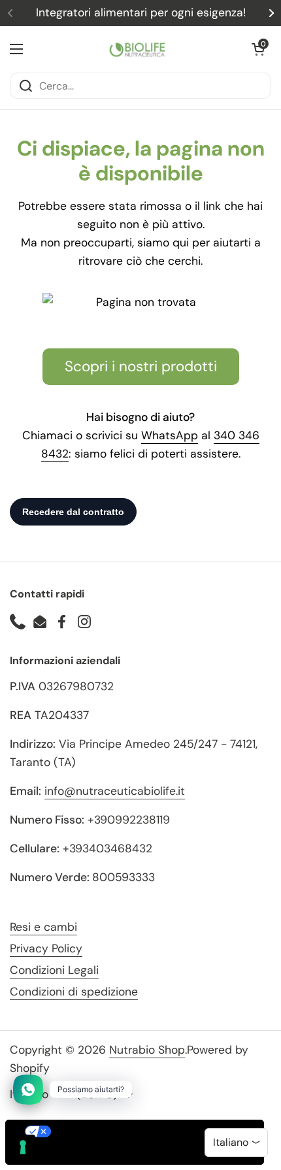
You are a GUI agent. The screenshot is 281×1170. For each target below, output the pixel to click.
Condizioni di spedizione (74, 991)
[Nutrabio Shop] (137, 49)
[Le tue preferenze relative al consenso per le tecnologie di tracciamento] (22, 1147)
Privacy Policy (46, 948)
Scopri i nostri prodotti (141, 366)
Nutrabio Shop (147, 1050)
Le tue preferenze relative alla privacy (147, 1131)
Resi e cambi (43, 927)
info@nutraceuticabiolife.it (114, 791)
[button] (258, 49)
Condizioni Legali (54, 970)
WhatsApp (169, 435)
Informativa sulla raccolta (80, 1153)
